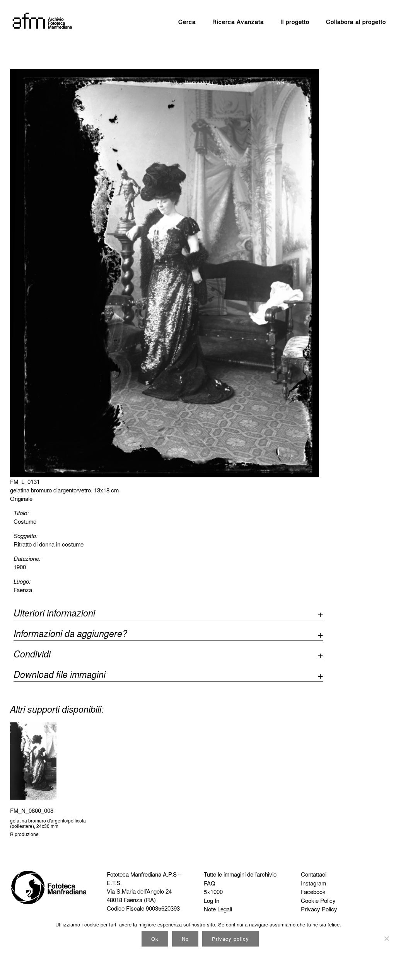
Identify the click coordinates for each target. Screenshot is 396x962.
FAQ (209, 883)
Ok (155, 938)
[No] (386, 938)
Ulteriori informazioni (54, 614)
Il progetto (294, 21)
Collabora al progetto (356, 21)
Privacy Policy (319, 909)
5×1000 (213, 891)
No (185, 938)
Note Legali (218, 909)
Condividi (32, 655)
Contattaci (313, 874)
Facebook (313, 891)
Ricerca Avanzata (238, 21)
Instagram (313, 883)
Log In (211, 900)
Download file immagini (60, 675)
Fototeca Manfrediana (134, 874)
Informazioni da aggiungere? (70, 634)
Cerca (187, 21)
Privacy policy (230, 938)
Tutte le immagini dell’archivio (240, 874)
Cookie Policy (318, 900)
